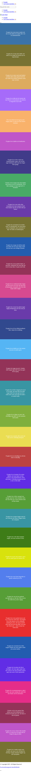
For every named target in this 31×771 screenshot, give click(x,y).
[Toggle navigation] (0, 22)
